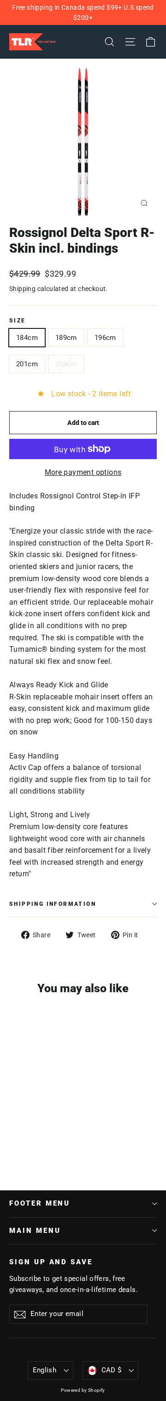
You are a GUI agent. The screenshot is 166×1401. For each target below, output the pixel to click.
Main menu (34, 1230)
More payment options (83, 472)
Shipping (22, 288)
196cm (105, 338)
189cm (66, 338)
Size (17, 320)
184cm (27, 338)
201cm (27, 364)
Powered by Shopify (83, 1390)
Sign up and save (51, 1262)
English (45, 1370)
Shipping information (52, 904)
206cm (66, 364)
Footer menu (39, 1203)
